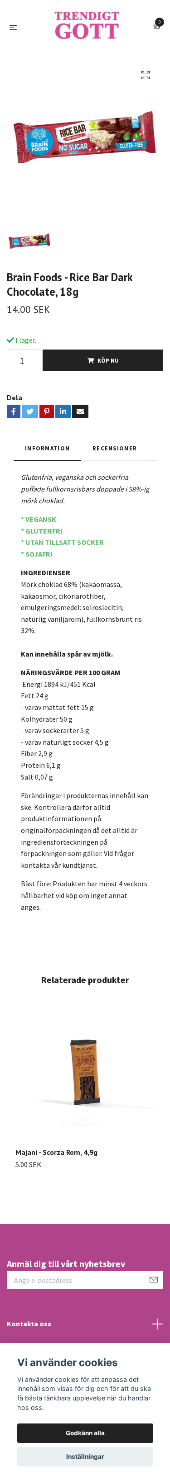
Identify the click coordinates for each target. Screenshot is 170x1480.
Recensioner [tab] (114, 500)
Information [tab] (47, 500)
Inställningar (85, 1456)
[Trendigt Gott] (85, 53)
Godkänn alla (85, 1433)
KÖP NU (108, 412)
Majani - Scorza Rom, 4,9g (56, 1204)
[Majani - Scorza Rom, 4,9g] (85, 1130)
